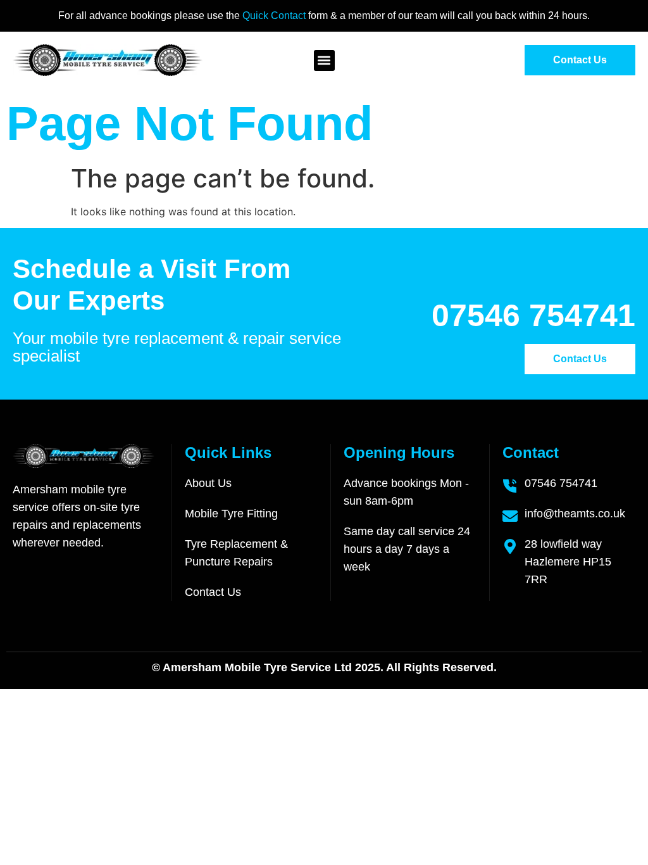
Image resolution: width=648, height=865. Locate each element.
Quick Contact (275, 15)
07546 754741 (533, 315)
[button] (324, 60)
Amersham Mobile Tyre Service (247, 667)
